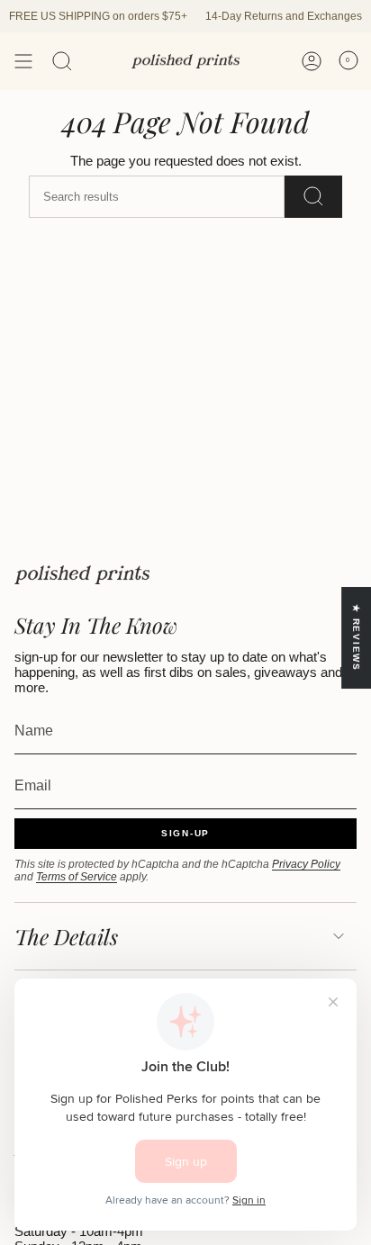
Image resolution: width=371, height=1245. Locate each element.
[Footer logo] (81, 574)
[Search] (62, 61)
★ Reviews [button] (356, 638)
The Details (66, 936)
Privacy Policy (306, 864)
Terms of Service (76, 877)
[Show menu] (23, 61)
